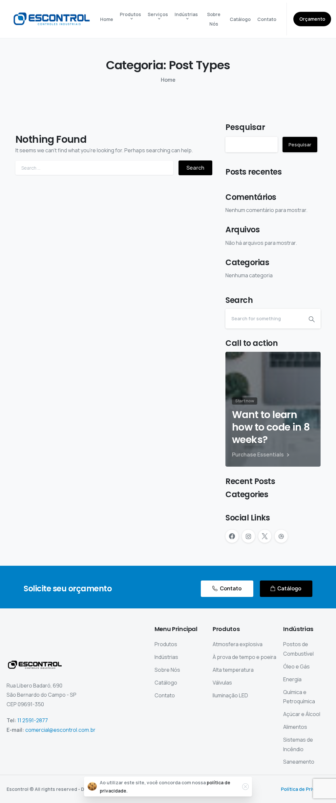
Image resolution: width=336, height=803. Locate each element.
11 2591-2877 (32, 720)
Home (168, 79)
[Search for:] (94, 168)
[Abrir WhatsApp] (319, 786)
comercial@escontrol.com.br (60, 729)
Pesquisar (245, 127)
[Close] (245, 786)
